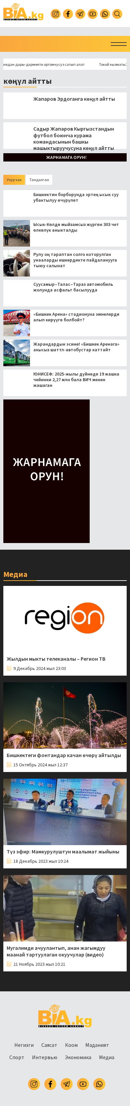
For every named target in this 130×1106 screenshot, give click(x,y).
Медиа (106, 1057)
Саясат (49, 1045)
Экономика (78, 1057)
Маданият (97, 1045)
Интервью (44, 1057)
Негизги (24, 1045)
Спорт (16, 1057)
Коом (71, 1045)
